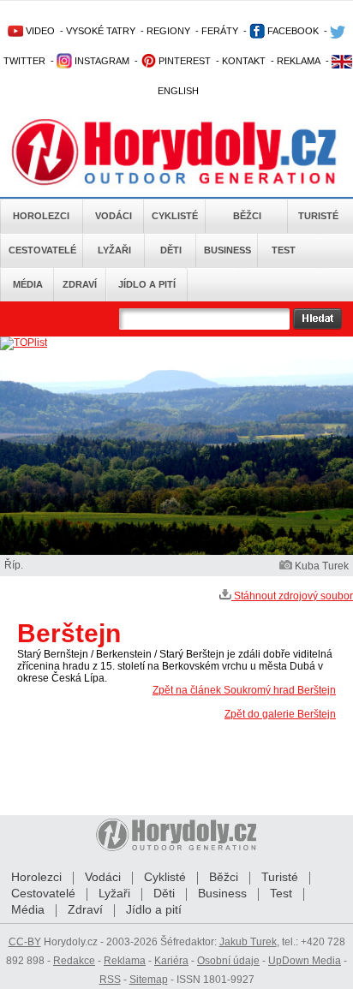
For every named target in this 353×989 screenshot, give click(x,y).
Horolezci (41, 216)
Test (284, 250)
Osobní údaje (228, 961)
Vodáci (113, 216)
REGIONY (168, 31)
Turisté (318, 216)
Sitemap (148, 980)
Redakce (74, 961)
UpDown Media (304, 961)
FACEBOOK (292, 31)
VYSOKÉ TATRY (100, 31)
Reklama (125, 961)
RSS (110, 980)
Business (227, 250)
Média (28, 284)
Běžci (247, 216)
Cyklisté (175, 216)
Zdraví (80, 284)
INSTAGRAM (100, 61)
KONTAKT (244, 61)
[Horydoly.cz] (176, 153)
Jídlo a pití (147, 284)
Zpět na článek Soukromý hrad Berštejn (244, 690)
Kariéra (171, 961)
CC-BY (25, 942)
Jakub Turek (248, 942)
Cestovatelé (42, 250)
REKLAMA (298, 61)
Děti (171, 250)
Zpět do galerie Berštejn (280, 714)
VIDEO (39, 31)
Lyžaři (114, 250)
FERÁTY (219, 31)
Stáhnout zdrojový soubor (292, 596)
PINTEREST (183, 61)
